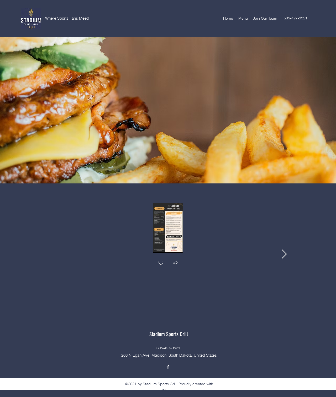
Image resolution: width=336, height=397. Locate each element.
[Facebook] (168, 367)
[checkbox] (161, 263)
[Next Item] (284, 254)
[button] (175, 263)
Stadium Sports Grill (168, 334)
